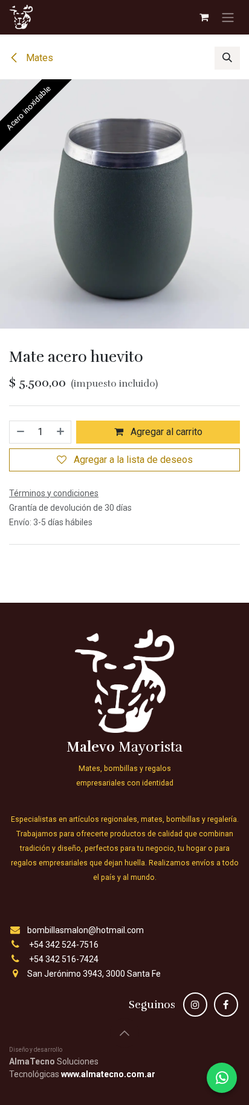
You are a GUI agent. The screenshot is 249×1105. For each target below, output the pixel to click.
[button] (227, 58)
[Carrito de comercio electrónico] (204, 17)
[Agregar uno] (61, 432)
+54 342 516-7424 (64, 959)
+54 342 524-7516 (64, 944)
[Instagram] (195, 1004)
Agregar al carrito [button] (165, 432)
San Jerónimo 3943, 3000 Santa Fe (94, 974)
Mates (38, 58)
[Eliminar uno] (20, 432)
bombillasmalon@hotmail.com (85, 930)
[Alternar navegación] (228, 17)
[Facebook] (226, 1004)
